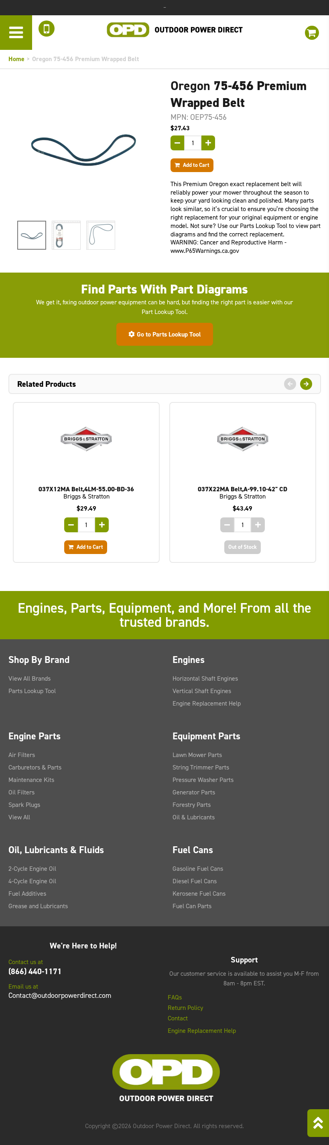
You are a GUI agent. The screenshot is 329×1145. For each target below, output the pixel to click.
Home (16, 59)
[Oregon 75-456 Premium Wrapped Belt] (83, 146)
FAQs (175, 997)
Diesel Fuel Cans (195, 881)
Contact (178, 1018)
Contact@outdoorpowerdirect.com (59, 995)
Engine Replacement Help (207, 703)
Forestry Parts (192, 804)
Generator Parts (194, 792)
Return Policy (185, 1008)
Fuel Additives (27, 893)
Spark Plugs (24, 804)
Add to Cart (195, 164)
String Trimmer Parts (201, 767)
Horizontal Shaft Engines (205, 678)
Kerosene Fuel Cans (199, 893)
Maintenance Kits (31, 780)
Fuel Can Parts (192, 906)
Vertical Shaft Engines (202, 691)
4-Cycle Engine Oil (32, 881)
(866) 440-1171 (35, 971)
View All (19, 817)
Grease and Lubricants (38, 906)
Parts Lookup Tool (32, 691)
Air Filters (21, 755)
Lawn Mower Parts (197, 755)
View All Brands (29, 678)
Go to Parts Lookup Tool (169, 334)
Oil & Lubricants (194, 817)
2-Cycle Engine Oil (32, 868)
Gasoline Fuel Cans (198, 868)
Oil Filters (21, 792)
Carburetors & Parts (34, 767)
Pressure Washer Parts (203, 780)
